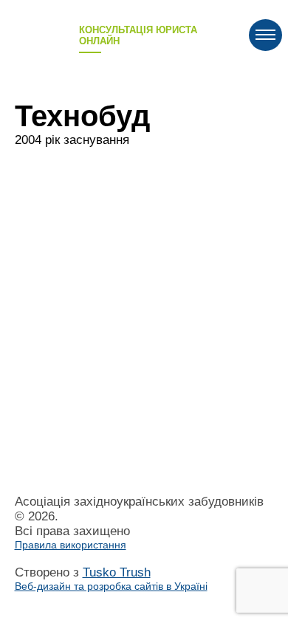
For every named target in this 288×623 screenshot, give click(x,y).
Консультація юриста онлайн (138, 35)
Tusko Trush (111, 578)
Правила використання (70, 545)
